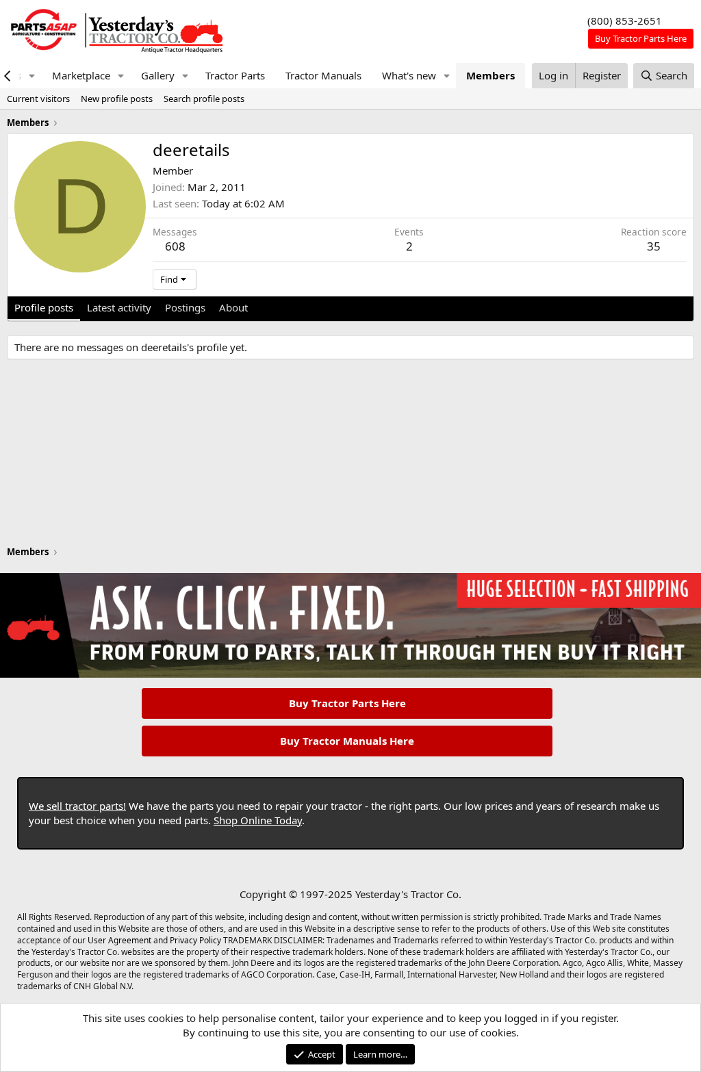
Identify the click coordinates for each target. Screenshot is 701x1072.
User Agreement (119, 940)
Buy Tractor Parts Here (347, 703)
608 (175, 246)
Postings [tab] (185, 307)
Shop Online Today (258, 820)
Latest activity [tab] (119, 307)
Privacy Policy (195, 940)
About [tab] (233, 307)
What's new (409, 75)
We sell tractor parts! (77, 806)
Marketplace (81, 75)
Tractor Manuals (323, 75)
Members (490, 75)
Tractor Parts (235, 75)
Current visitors (38, 98)
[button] (32, 75)
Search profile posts (204, 98)
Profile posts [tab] (43, 307)
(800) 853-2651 (624, 20)
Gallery (158, 75)
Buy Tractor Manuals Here (347, 741)
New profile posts (117, 98)
